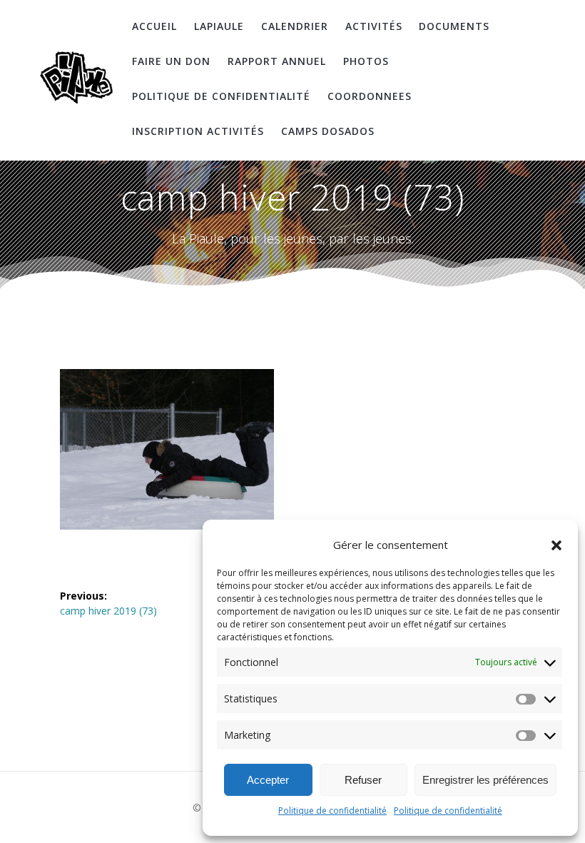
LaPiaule (219, 26)
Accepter (268, 780)
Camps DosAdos (328, 131)
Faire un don (171, 61)
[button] (556, 545)
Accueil (154, 26)
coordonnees (369, 96)
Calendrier (294, 26)
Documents (454, 26)
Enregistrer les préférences (485, 780)
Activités (373, 26)
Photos (366, 61)
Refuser (363, 780)
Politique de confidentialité (332, 810)
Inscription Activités (198, 131)
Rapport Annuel (277, 61)
